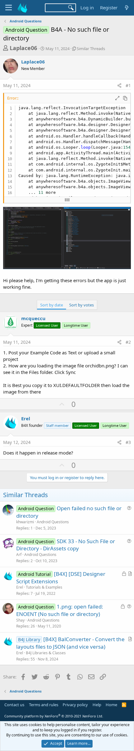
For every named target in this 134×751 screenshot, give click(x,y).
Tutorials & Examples (44, 587)
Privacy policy (75, 704)
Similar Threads (91, 48)
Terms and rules (43, 704)
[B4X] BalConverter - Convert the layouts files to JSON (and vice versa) (70, 643)
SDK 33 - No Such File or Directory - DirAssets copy (65, 545)
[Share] (119, 86)
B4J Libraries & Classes (46, 652)
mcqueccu (33, 318)
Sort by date (51, 305)
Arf (19, 554)
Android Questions (53, 522)
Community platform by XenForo (53, 716)
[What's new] (127, 7)
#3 (128, 442)
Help (97, 704)
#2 (128, 342)
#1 (128, 85)
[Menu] (8, 8)
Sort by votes (81, 305)
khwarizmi (25, 522)
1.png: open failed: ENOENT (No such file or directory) (59, 610)
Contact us (14, 704)
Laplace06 (23, 48)
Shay (20, 620)
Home (111, 704)
